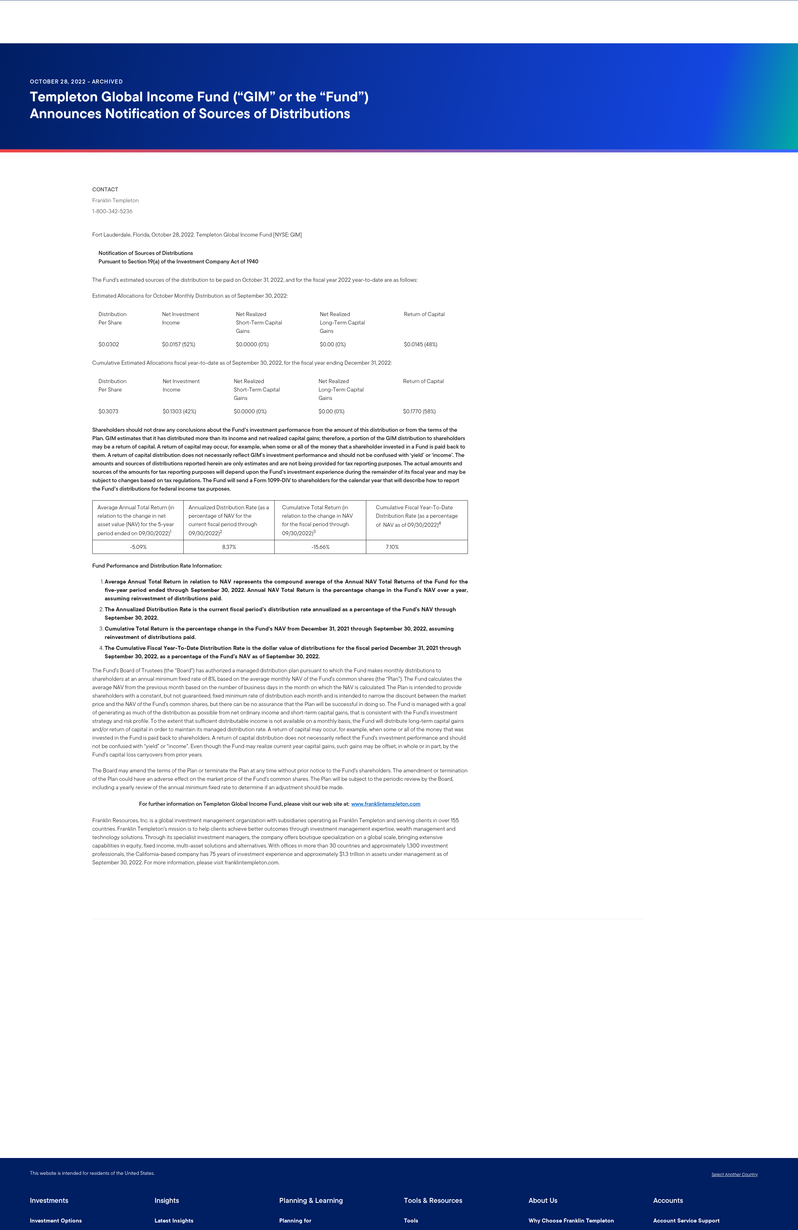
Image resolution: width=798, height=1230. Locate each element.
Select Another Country (735, 1174)
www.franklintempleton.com (386, 804)
